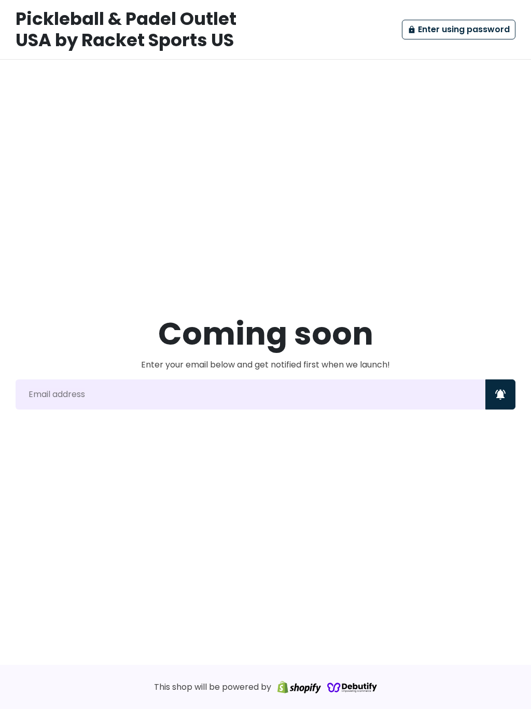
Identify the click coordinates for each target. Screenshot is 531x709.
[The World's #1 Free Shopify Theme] (352, 686)
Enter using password (459, 29)
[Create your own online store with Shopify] (299, 686)
